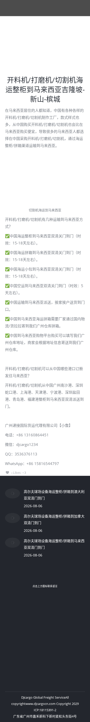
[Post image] (12, 493)
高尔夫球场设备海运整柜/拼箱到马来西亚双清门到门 (54, 544)
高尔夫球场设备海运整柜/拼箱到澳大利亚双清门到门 (54, 494)
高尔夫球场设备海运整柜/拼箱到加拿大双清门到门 (54, 519)
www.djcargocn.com (41, 703)
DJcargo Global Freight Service (43, 697)
